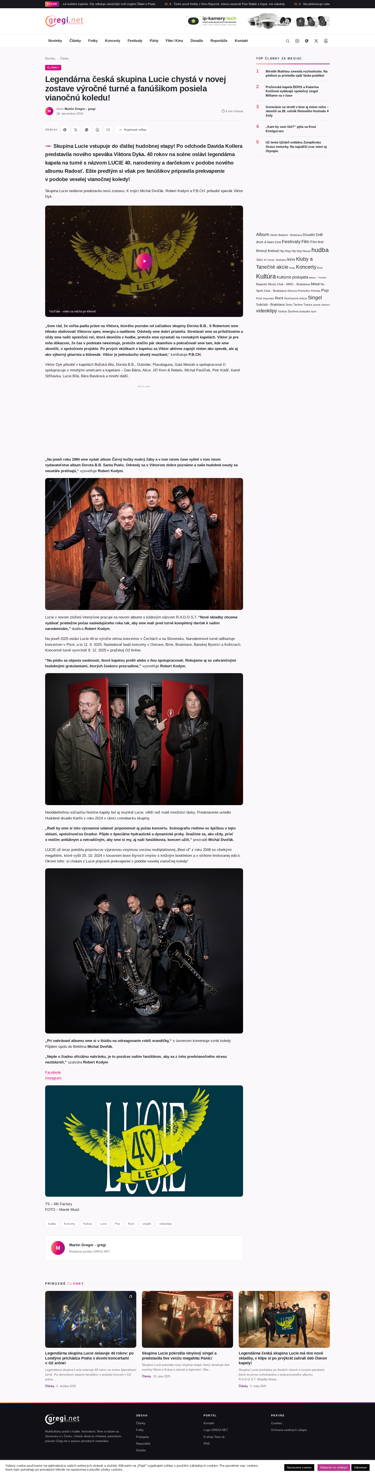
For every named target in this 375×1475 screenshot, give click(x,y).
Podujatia (142, 1437)
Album (262, 234)
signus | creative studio (315, 1468)
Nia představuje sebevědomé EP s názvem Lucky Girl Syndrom (271, 4)
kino (291, 259)
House (307, 251)
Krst (319, 267)
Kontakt (241, 41)
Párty (154, 41)
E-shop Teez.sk (214, 1437)
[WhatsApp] (86, 129)
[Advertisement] (144, 420)
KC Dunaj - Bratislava (275, 260)
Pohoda (315, 291)
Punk (259, 298)
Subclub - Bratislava (270, 304)
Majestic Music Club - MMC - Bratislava (283, 284)
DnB (319, 235)
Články (75, 41)
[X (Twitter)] (316, 41)
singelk (146, 1223)
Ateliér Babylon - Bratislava (286, 235)
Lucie (103, 1223)
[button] (144, 261)
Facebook (53, 1072)
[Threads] (326, 41)
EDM (278, 242)
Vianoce (325, 304)
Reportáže (219, 41)
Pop (117, 1223)
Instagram (53, 1078)
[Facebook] (307, 41)
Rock (131, 1223)
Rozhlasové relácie (295, 298)
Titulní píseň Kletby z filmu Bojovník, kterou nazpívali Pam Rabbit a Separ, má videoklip (158, 4)
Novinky (55, 41)
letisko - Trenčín (317, 277)
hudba (52, 1223)
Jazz (259, 259)
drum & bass (265, 242)
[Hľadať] (287, 41)
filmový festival (267, 251)
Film (305, 241)
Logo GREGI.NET (216, 1430)
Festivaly (135, 41)
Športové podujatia (299, 311)
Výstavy (282, 311)
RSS (207, 1443)
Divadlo (197, 41)
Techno (298, 304)
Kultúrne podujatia (292, 277)
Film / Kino (174, 41)
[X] (75, 129)
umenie (317, 304)
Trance (307, 304)
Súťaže (141, 1450)
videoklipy (165, 1223)
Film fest (316, 242)
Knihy (292, 268)
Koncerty (112, 41)
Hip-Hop (285, 251)
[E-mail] (108, 129)
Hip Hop (297, 251)
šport (313, 311)
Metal (315, 284)
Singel (315, 297)
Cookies (276, 1423)
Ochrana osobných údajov (289, 1430)
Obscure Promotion (298, 291)
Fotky (93, 41)
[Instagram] (297, 41)
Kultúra (87, 1223)
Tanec (289, 304)
